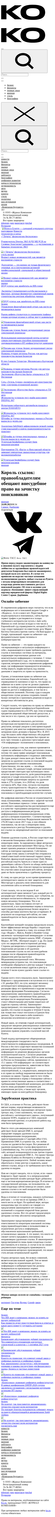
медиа (4, 191)
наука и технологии (11, 183)
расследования (8, 201)
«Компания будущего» (12, 207)
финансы (11, 88)
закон (38, 1302)
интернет (5, 1302)
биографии (12, 98)
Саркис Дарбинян (10, 507)
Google (31, 1302)
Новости (17, 231)
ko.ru (48, 1510)
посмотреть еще (9, 1426)
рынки (4, 167)
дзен (12, 223)
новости (5, 159)
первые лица (13, 90)
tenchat (28, 223)
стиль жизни (7, 254)
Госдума (15, 1302)
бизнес (10, 85)
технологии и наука (11, 234)
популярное (7, 231)
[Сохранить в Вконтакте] (23, 532)
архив (4, 204)
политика (6, 199)
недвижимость (8, 185)
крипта (4, 193)
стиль (10, 96)
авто (3, 188)
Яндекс (23, 1302)
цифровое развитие (11, 180)
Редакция (6, 226)
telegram (5, 223)
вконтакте (20, 223)
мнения (11, 93)
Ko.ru (4, 1503)
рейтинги (6, 175)
